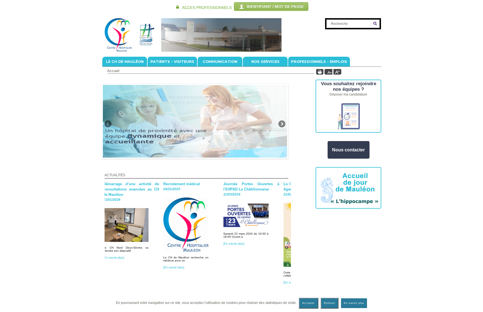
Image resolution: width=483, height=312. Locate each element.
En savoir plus (354, 303)
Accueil (113, 71)
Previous (108, 124)
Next (282, 124)
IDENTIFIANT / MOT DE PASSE (274, 6)
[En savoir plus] (264, 282)
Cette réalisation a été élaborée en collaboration (277, 274)
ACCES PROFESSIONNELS (207, 8)
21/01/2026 (82, 200)
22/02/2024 (263, 194)
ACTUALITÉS (115, 175)
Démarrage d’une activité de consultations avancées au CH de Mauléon (105, 189)
